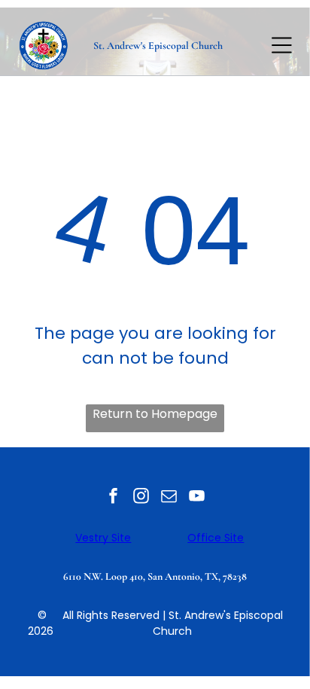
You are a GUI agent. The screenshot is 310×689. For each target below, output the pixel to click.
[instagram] (141, 498)
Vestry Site (103, 537)
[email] (169, 498)
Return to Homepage (155, 413)
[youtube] (197, 498)
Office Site (215, 537)
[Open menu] (282, 45)
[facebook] (114, 498)
